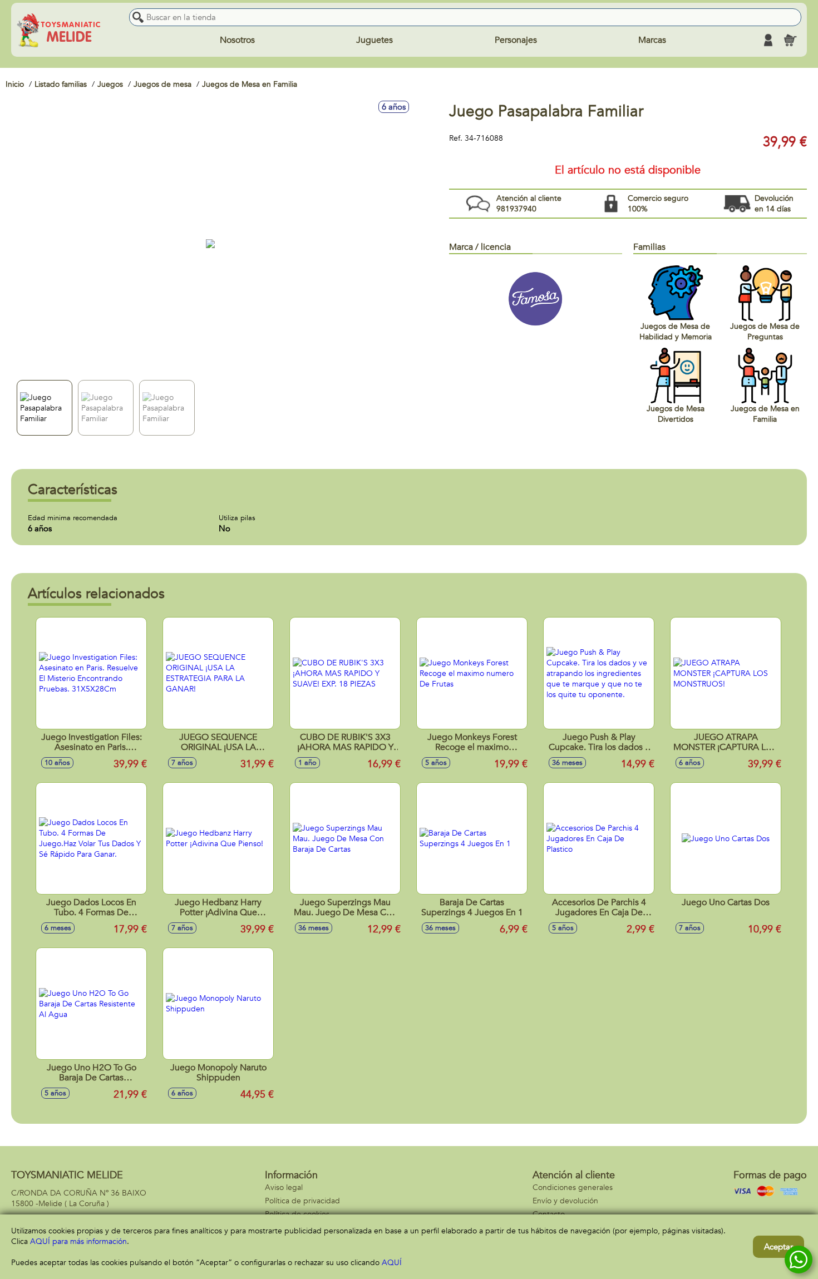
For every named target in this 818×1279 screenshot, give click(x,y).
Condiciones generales (573, 1187)
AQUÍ (392, 1262)
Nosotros (237, 40)
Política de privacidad (302, 1201)
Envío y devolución (565, 1201)
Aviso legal (284, 1187)
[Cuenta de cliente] (768, 40)
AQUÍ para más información (78, 1241)
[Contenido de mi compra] (790, 40)
